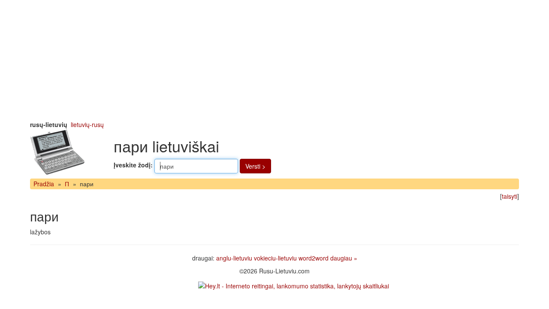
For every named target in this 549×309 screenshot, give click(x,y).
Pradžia (43, 183)
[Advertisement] (274, 60)
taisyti (509, 196)
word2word (314, 258)
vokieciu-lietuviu (275, 258)
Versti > (255, 166)
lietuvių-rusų (87, 124)
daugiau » (343, 258)
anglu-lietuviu (234, 258)
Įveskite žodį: (133, 165)
